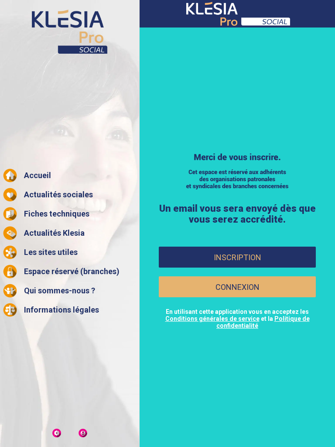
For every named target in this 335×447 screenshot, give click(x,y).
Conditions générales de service (212, 318)
